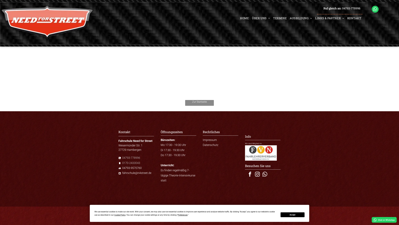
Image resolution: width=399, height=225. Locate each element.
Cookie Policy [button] (119, 215)
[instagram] (257, 174)
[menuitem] (244, 18)
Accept (292, 215)
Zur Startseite (199, 101)
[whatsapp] (375, 9)
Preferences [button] (182, 215)
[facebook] (250, 174)
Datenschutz (210, 145)
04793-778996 (351, 8)
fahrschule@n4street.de (136, 173)
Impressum (210, 140)
